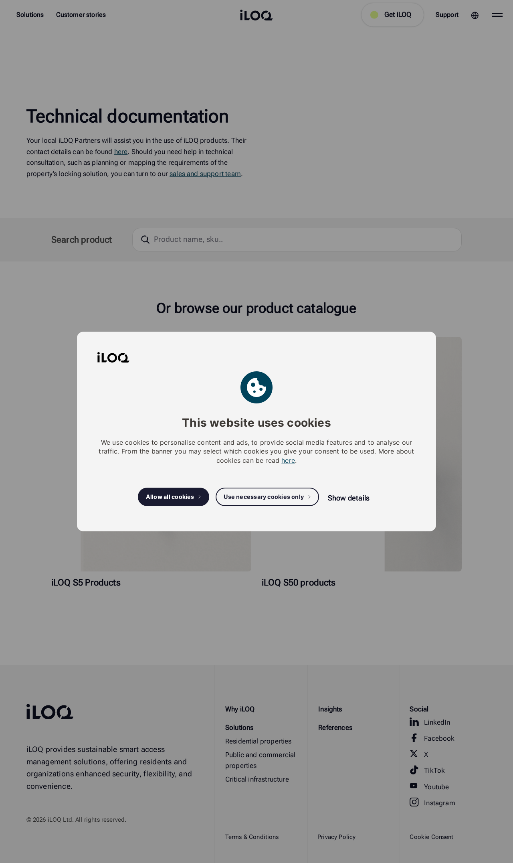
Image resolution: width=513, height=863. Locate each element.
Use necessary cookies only (264, 496)
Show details (349, 498)
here (288, 460)
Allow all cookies (170, 496)
